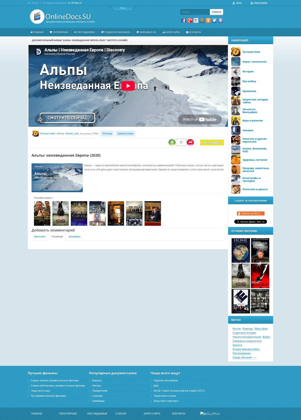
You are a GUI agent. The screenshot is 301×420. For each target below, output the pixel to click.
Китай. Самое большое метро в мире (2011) (179, 390)
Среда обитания (242, 357)
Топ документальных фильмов (48, 395)
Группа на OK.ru (250, 213)
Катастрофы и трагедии (251, 179)
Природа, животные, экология (255, 169)
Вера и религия (252, 120)
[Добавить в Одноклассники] (208, 20)
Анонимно (74, 236)
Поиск (216, 12)
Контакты (195, 32)
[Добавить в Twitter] (214, 20)
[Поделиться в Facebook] (183, 20)
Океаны (96, 385)
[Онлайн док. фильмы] (61, 16)
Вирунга (97, 380)
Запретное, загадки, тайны (255, 101)
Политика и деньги (255, 189)
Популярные (60, 32)
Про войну (249, 81)
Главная (38, 32)
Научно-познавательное (247, 337)
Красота (237, 345)
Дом (156, 385)
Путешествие (47, 133)
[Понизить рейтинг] (190, 142)
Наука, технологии (254, 61)
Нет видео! (212, 142)
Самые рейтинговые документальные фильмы (58, 385)
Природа (247, 328)
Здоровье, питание (254, 160)
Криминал (249, 91)
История (247, 71)
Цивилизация (125, 133)
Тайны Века (261, 328)
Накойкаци (98, 401)
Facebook (57, 236)
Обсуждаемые (86, 32)
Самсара (97, 395)
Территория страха (165, 395)
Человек (247, 130)
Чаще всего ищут (41, 390)
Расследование (242, 353)
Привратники (100, 390)
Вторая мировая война (246, 349)
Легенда (107, 133)
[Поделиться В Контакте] (220, 20)
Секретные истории (244, 332)
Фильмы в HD (148, 32)
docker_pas (72, 133)
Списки (120, 413)
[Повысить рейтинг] (172, 142)
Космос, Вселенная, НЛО (254, 150)
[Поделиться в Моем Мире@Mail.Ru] (202, 20)
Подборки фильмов (117, 32)
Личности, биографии (249, 111)
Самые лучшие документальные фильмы (55, 380)
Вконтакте (40, 236)
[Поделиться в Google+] (189, 20)
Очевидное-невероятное (247, 341)
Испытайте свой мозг (166, 401)
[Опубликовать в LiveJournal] (196, 20)
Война (266, 337)
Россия (237, 328)
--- (254, 357)
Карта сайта (172, 32)
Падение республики (166, 380)
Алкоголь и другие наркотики (254, 140)
